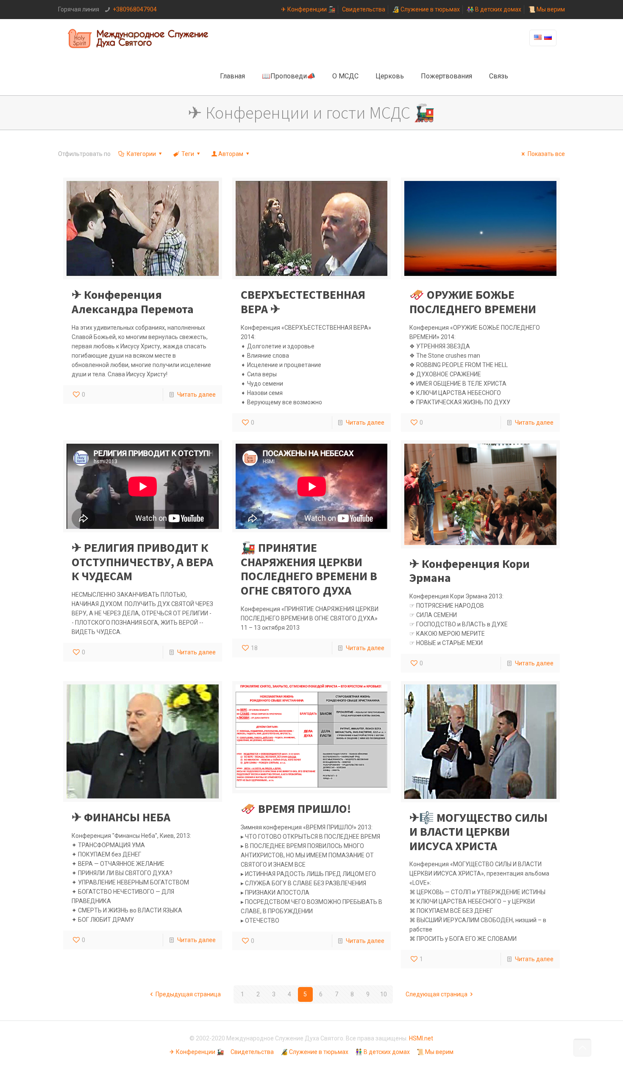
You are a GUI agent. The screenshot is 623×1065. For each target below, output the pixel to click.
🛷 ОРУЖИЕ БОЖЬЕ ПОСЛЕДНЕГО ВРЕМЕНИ (472, 302)
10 (383, 994)
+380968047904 (135, 9)
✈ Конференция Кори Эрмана (469, 571)
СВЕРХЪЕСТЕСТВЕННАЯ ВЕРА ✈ (303, 302)
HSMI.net (421, 1038)
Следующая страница (436, 994)
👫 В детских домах (494, 9)
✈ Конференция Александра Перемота (133, 302)
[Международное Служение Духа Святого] (139, 38)
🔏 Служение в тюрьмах (426, 9)
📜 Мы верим (546, 9)
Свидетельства (363, 9)
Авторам (230, 153)
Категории (141, 153)
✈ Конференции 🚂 (308, 9)
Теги (187, 153)
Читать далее (196, 394)
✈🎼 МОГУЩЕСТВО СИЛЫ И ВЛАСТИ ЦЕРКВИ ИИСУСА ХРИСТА (478, 832)
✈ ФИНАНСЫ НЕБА (121, 817)
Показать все (546, 153)
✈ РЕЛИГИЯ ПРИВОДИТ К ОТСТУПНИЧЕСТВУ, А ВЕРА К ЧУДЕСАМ (142, 562)
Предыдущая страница (188, 994)
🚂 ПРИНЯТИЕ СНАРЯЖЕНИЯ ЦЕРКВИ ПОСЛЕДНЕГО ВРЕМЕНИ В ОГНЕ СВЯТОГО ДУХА (309, 569)
